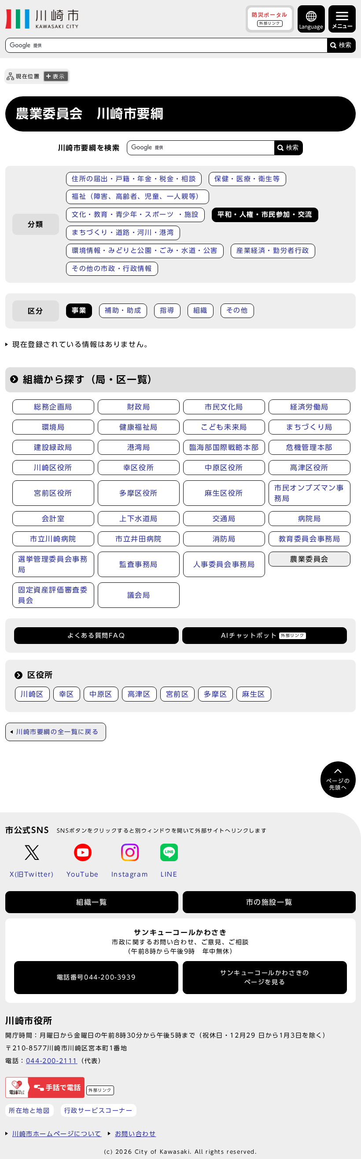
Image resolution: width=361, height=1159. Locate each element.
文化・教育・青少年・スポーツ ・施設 (135, 214)
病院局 (309, 518)
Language (311, 26)
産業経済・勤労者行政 (272, 250)
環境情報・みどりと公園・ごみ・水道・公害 (145, 250)
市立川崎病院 (53, 538)
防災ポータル (270, 18)
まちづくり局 (309, 427)
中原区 (101, 694)
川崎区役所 (53, 467)
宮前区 (177, 694)
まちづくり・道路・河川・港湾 (123, 232)
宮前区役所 (53, 493)
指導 (167, 310)
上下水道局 (138, 518)
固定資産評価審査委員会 (53, 595)
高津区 (139, 694)
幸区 (66, 694)
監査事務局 (138, 564)
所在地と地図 (29, 1110)
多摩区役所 (138, 493)
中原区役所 (224, 467)
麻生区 (253, 694)
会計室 (53, 518)
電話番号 (96, 977)
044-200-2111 (51, 1060)
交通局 (224, 518)
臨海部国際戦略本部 (224, 447)
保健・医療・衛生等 (247, 178)
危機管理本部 (309, 447)
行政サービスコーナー (98, 1110)
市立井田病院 (138, 538)
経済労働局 (309, 406)
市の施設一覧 (269, 902)
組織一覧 (91, 902)
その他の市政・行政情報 (112, 268)
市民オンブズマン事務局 (309, 493)
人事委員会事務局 (224, 564)
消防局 (224, 538)
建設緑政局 (53, 447)
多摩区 (215, 694)
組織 (200, 310)
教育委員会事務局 (310, 538)
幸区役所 (138, 467)
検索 (345, 45)
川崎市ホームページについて (57, 1133)
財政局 (139, 406)
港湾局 (139, 447)
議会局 (139, 595)
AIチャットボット (262, 636)
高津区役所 (309, 467)
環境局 (53, 427)
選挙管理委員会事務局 (53, 564)
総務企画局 (53, 406)
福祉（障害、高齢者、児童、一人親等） (137, 196)
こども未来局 (224, 427)
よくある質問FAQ (96, 636)
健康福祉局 (138, 427)
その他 (237, 310)
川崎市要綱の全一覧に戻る (57, 732)
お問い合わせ (135, 1133)
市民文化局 (224, 406)
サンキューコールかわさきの (264, 977)
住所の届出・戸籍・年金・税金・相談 (134, 178)
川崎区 (32, 694)
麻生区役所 (224, 493)
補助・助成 (123, 310)
